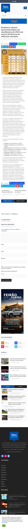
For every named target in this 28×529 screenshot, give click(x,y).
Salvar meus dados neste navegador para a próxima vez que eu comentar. (13, 267)
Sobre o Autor (8, 201)
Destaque (11, 502)
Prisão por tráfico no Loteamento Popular (16, 390)
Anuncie (3, 486)
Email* (2, 251)
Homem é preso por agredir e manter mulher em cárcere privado (17, 403)
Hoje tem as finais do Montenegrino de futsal (17, 497)
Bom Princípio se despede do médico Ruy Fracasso (7, 192)
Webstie (3, 258)
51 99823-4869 (12, 449)
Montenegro (16, 495)
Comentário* (4, 230)
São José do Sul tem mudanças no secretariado (17, 513)
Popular (7, 386)
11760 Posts (15, 213)
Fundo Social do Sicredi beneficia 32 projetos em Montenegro (18, 359)
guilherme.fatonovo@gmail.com (14, 451)
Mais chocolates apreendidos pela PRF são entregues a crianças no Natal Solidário (16, 411)
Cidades (3, 465)
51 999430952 (20, 449)
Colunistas (4, 479)
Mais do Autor (20, 201)
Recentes (20, 386)
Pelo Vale (3, 467)
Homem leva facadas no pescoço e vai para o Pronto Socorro (17, 505)
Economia (3, 472)
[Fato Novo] (5, 8)
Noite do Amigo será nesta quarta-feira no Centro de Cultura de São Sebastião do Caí (18, 376)
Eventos (3, 477)
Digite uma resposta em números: (9, 271)
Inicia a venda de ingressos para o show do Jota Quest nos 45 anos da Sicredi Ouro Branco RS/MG (18, 368)
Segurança (4, 474)
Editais (3, 484)
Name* (2, 244)
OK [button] (4, 525)
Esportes (3, 470)
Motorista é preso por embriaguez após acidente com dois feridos (16, 416)
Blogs (2, 481)
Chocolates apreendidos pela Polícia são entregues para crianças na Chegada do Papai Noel (16, 398)
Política (15, 510)
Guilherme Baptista (18, 39)
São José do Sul (20, 510)
